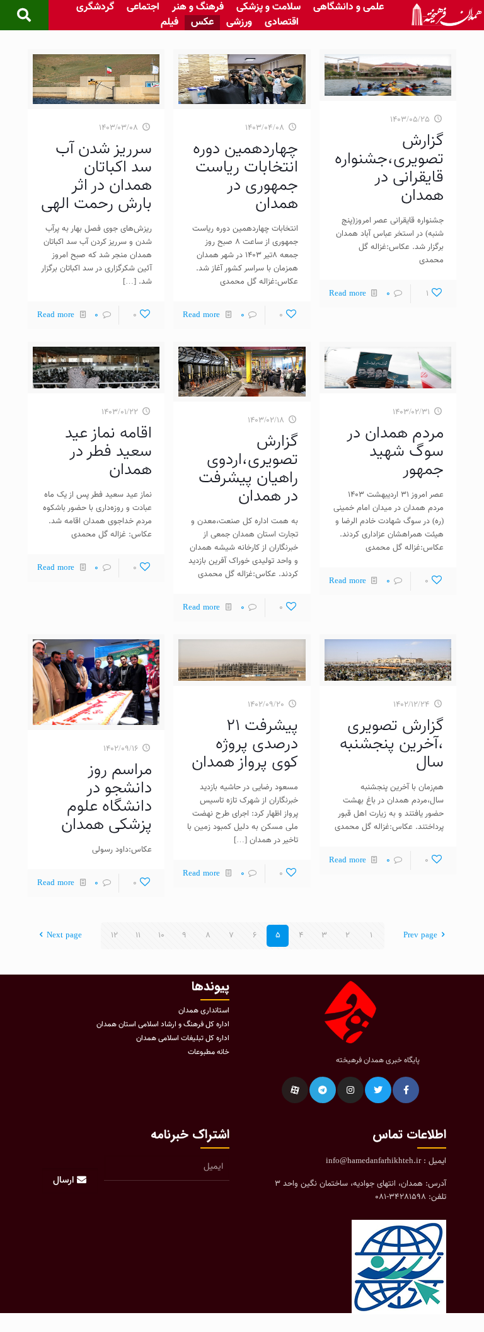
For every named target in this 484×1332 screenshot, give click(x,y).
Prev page (420, 935)
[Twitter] (378, 1090)
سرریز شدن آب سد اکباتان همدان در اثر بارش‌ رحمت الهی (96, 176)
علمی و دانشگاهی (348, 7)
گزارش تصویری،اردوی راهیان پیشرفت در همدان (248, 469)
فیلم (169, 22)
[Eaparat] (295, 1090)
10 (161, 935)
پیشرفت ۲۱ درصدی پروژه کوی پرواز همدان (245, 744)
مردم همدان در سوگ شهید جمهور (395, 451)
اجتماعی (143, 7)
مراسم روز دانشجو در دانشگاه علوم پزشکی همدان (106, 797)
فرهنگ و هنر (198, 7)
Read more (347, 293)
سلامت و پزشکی (268, 7)
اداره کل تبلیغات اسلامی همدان (182, 1038)
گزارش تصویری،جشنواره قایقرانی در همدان (389, 168)
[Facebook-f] (406, 1090)
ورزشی (239, 22)
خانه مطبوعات (208, 1052)
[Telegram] (322, 1090)
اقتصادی (282, 22)
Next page (64, 935)
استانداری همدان (203, 1010)
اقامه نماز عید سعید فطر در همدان (108, 451)
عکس (202, 22)
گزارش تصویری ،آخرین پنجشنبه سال (392, 744)
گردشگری (95, 7)
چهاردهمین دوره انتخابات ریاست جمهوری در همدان (245, 176)
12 (114, 935)
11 (138, 935)
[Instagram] (350, 1090)
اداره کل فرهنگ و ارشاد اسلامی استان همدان (162, 1024)
